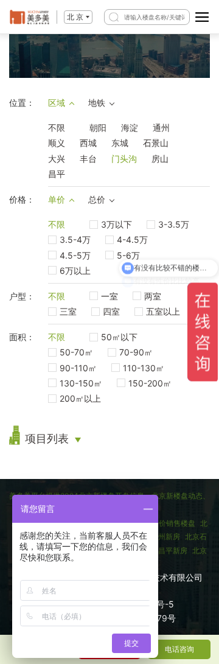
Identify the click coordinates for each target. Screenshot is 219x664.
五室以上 (163, 311)
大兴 (56, 158)
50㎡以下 (119, 337)
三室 (68, 311)
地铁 (96, 102)
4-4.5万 (132, 239)
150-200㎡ (150, 383)
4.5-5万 (75, 255)
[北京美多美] (29, 17)
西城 (88, 143)
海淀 (129, 127)
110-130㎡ (143, 368)
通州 (161, 127)
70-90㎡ (136, 352)
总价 (96, 199)
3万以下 (116, 224)
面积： (22, 337)
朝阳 (97, 127)
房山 (160, 158)
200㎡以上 (80, 398)
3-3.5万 (173, 224)
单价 (56, 199)
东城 (119, 143)
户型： (22, 296)
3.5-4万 (75, 239)
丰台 (88, 158)
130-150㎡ (81, 383)
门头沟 (124, 158)
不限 (56, 127)
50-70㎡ (76, 352)
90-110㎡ (78, 368)
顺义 (56, 143)
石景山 (156, 143)
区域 (56, 102)
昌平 (56, 174)
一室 (109, 296)
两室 (152, 296)
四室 (111, 311)
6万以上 (75, 270)
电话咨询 (179, 649)
